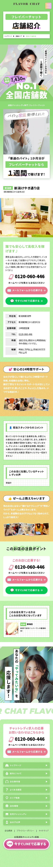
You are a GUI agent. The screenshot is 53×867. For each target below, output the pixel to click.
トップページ (8, 36)
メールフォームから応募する (26, 290)
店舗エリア (19, 36)
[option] (26, 217)
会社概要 (8, 830)
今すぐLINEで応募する (26, 300)
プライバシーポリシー (25, 830)
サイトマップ (44, 830)
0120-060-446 (29, 276)
